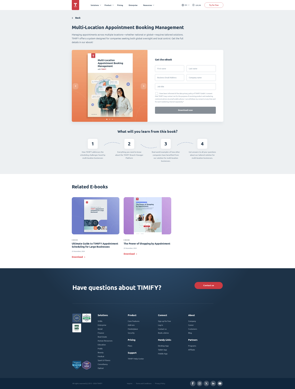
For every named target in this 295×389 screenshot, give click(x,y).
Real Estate (102, 337)
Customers (192, 329)
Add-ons (131, 325)
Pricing (120, 5)
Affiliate (191, 350)
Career (191, 325)
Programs (192, 346)
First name (161, 69)
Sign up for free (164, 321)
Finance (101, 333)
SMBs (100, 321)
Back (78, 17)
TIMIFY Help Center (136, 359)
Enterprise (133, 5)
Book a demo (163, 333)
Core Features (133, 321)
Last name (193, 69)
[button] (106, 119)
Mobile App (162, 354)
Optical (100, 368)
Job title (160, 86)
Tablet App (162, 350)
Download (77, 257)
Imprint (129, 383)
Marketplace (133, 329)
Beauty (100, 352)
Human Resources (105, 341)
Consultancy (103, 364)
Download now (185, 110)
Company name (195, 78)
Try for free (214, 5)
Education (102, 345)
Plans (130, 346)
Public (100, 349)
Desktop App (163, 346)
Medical (101, 356)
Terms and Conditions (144, 383)
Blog (190, 333)
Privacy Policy (160, 383)
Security (131, 333)
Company (192, 321)
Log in (160, 325)
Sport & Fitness (104, 360)
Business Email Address (167, 78)
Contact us (208, 285)
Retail (100, 329)
